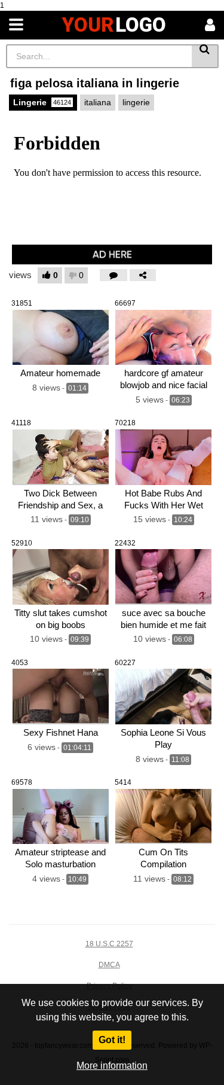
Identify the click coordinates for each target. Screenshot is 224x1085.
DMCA (109, 965)
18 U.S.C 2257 (109, 944)
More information (112, 1065)
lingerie (136, 102)
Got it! (112, 1040)
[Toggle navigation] (16, 25)
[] (205, 56)
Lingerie (42, 102)
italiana (97, 102)
